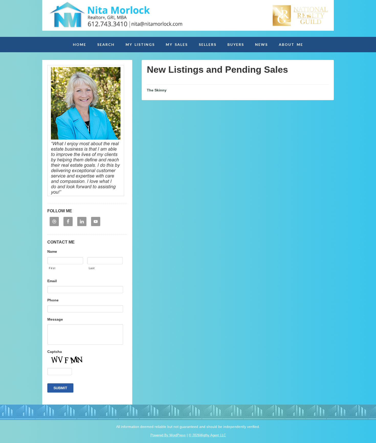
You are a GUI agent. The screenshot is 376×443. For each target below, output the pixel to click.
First (52, 268)
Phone (53, 300)
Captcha (54, 352)
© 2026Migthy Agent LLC (207, 435)
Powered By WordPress (168, 435)
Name (52, 251)
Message (55, 319)
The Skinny (157, 90)
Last (92, 268)
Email (52, 281)
